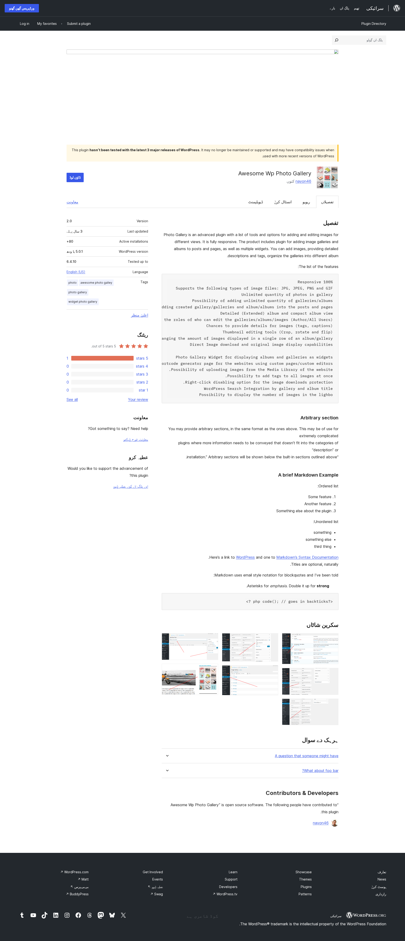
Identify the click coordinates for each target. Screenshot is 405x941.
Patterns (305, 894)
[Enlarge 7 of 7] (212, 670)
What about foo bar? (320, 770)
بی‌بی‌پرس (79, 887)
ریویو (306, 201)
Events (157, 879)
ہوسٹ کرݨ (378, 887)
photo (72, 282)
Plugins (306, 887)
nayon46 (303, 181)
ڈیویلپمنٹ (255, 201)
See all (72, 399)
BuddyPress (77, 894)
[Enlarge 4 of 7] (272, 639)
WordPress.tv (225, 894)
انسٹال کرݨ (283, 201)
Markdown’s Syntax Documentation (307, 557)
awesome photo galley (96, 282)
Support (231, 879)
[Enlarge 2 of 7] (332, 674)
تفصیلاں (327, 201)
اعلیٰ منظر (139, 315)
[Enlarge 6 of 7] (212, 639)
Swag (156, 894)
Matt (83, 879)
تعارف (382, 872)
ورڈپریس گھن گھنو (21, 8)
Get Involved (153, 872)
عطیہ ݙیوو (155, 887)
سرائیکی (335, 916)
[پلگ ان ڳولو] (336, 40)
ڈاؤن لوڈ (75, 177)
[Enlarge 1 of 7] (332, 639)
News (382, 879)
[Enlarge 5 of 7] (272, 671)
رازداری (380, 894)
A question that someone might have (306, 756)
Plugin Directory (373, 24)
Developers (228, 887)
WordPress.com (74, 872)
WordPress (245, 557)
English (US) (76, 272)
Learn (233, 872)
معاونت (72, 201)
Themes (305, 879)
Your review (138, 399)
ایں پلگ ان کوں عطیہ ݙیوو (130, 486)
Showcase (304, 872)
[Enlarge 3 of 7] (332, 705)
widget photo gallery (82, 301)
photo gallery (77, 292)
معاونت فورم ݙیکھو (135, 439)
